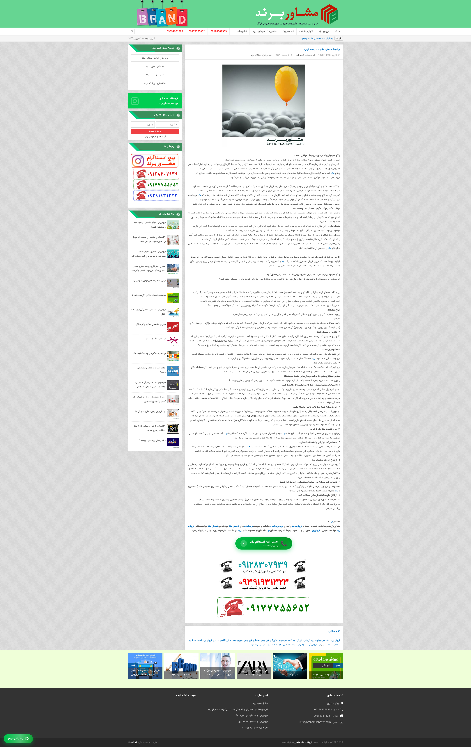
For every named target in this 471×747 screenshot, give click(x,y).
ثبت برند (336, 645)
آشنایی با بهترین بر (324, 38)
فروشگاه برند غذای (221, 640)
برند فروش (253, 645)
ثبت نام (162, 136)
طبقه (247, 447)
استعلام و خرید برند (155, 67)
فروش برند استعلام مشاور (200, 640)
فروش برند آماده (295, 640)
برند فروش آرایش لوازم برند (308, 645)
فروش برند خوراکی (278, 640)
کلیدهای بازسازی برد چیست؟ (255, 728)
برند (332, 173)
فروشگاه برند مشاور (303, 742)
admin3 (300, 55)
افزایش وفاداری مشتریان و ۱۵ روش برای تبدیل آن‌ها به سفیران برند (238, 709)
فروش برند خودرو (267, 645)
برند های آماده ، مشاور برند (155, 58)
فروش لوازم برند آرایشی (314, 640)
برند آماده (274, 526)
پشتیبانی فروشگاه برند (155, 83)
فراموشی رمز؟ (150, 136)
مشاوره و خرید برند (155, 75)
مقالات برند (256, 55)
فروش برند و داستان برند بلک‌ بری (253, 721)
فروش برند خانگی (261, 640)
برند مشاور (326, 645)
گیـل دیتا (132, 742)
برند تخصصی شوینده (285, 645)
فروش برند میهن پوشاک (241, 640)
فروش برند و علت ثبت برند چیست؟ (252, 715)
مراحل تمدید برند (260, 703)
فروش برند (297, 526)
